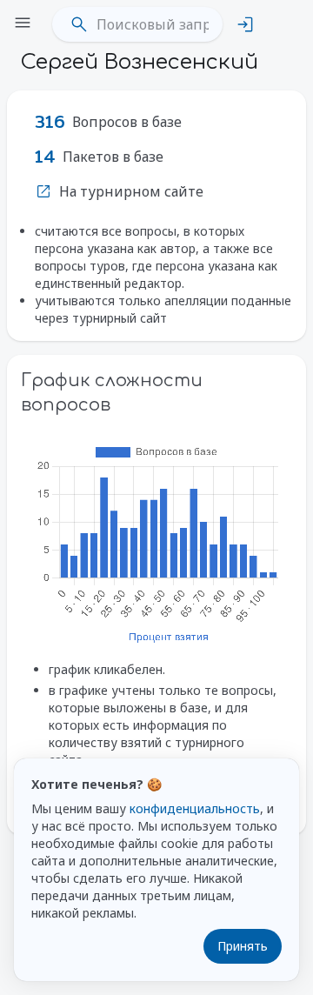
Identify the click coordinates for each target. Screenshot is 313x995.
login (245, 24)
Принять (242, 946)
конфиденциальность (195, 808)
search (79, 24)
